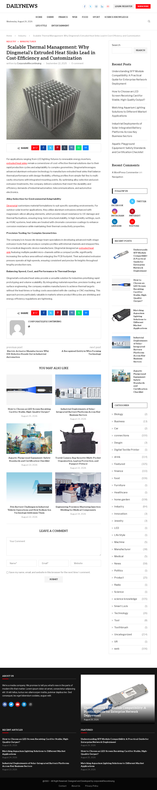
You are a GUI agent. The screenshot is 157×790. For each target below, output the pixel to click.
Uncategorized (130, 634)
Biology (130, 414)
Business (130, 421)
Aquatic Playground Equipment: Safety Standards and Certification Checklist (129, 148)
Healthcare (130, 492)
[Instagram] (96, 6)
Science (130, 591)
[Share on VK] (72, 147)
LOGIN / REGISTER (123, 6)
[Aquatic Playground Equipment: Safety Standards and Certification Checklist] (29, 438)
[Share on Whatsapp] (79, 147)
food (85, 17)
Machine (130, 542)
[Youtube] (108, 6)
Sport (96, 17)
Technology (130, 613)
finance (63, 17)
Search (116, 45)
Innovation (130, 513)
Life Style (41, 26)
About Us (75, 786)
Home (39, 17)
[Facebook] (84, 6)
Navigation (117, 177)
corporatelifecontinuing (29, 63)
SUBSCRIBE (143, 6)
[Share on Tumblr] (64, 147)
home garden (130, 499)
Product (130, 577)
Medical (130, 556)
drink (50, 17)
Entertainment (60, 26)
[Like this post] (36, 147)
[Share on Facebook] (43, 147)
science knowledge (116, 17)
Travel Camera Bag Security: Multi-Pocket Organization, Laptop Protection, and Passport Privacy (78, 461)
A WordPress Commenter (125, 172)
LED (130, 528)
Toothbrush (130, 627)
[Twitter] (90, 6)
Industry (22, 35)
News (130, 563)
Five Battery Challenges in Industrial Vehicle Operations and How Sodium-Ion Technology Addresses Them (29, 510)
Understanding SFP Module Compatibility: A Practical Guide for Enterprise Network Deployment (140, 260)
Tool (130, 620)
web (74, 17)
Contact (62, 786)
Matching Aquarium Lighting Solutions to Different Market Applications (129, 111)
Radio (130, 584)
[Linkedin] (102, 6)
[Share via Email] (86, 147)
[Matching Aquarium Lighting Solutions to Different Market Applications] (121, 315)
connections (130, 435)
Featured (130, 464)
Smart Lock (130, 606)
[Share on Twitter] (50, 147)
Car (130, 428)
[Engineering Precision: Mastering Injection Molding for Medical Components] (78, 487)
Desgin (130, 442)
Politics (130, 570)
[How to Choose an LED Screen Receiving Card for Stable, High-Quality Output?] (29, 389)
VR (130, 641)
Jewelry (130, 520)
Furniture (130, 485)
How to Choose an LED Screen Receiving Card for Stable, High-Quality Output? (128, 95)
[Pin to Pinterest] (57, 147)
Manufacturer (130, 549)
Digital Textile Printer (130, 449)
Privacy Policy (91, 786)
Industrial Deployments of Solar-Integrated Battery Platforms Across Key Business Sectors (78, 412)
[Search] (149, 21)
